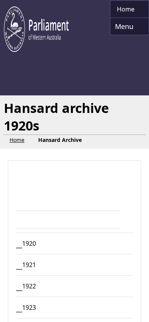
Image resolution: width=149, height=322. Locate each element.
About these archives (57, 305)
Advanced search (49, 204)
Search (43, 187)
